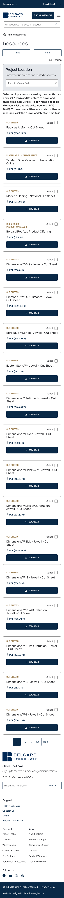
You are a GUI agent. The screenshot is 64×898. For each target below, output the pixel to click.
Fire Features (8, 856)
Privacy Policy (48, 886)
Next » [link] (46, 741)
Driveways (7, 839)
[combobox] (32, 83)
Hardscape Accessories (14, 861)
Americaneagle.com (34, 893)
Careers (33, 850)
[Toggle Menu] (58, 15)
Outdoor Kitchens (11, 850)
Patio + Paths (9, 833)
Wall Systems (9, 844)
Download (34, 140)
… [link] (31, 741)
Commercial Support (39, 844)
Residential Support (39, 839)
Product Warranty (38, 856)
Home (10, 34)
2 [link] (25, 741)
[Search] (56, 24)
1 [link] (16, 741)
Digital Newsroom (37, 861)
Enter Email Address (15, 785)
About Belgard (36, 833)
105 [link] (37, 741)
